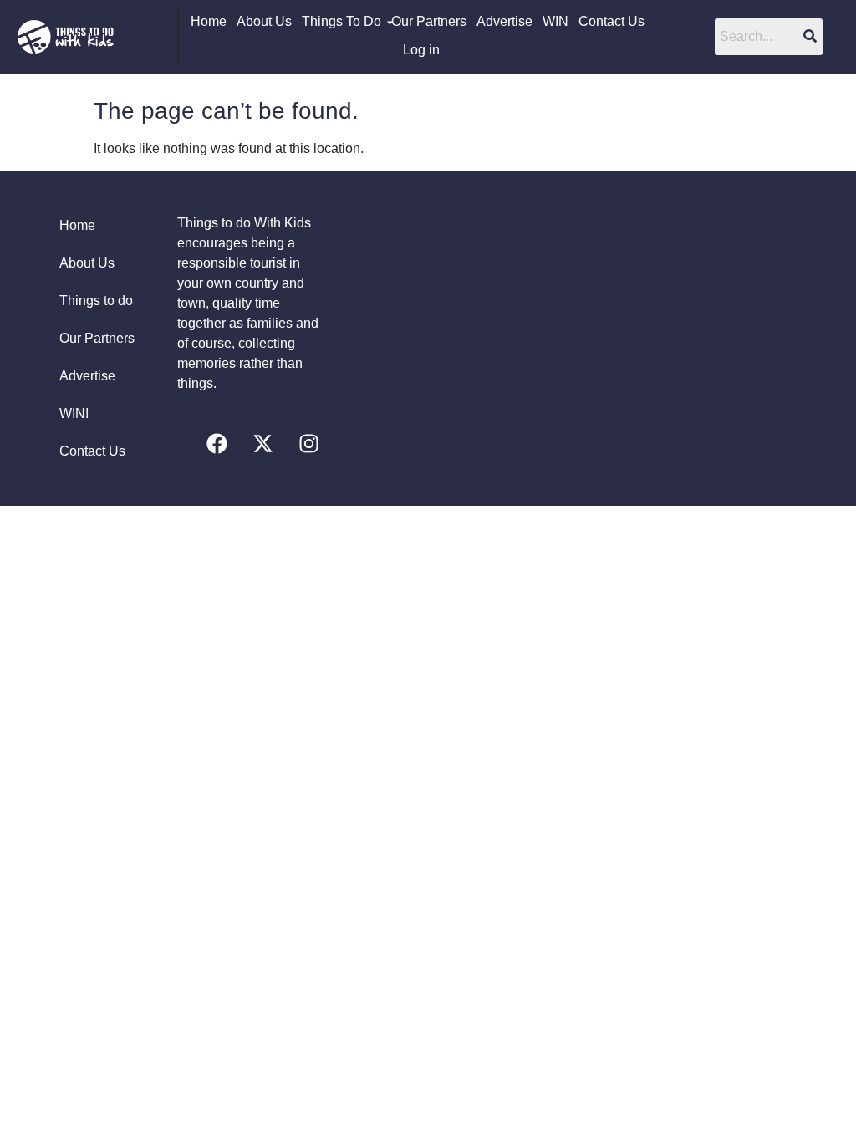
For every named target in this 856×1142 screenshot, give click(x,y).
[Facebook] (216, 443)
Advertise (504, 21)
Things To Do (341, 21)
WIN (555, 21)
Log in (421, 50)
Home (209, 21)
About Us (264, 21)
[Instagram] (308, 443)
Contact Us (611, 21)
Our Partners (428, 21)
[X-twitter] (262, 443)
